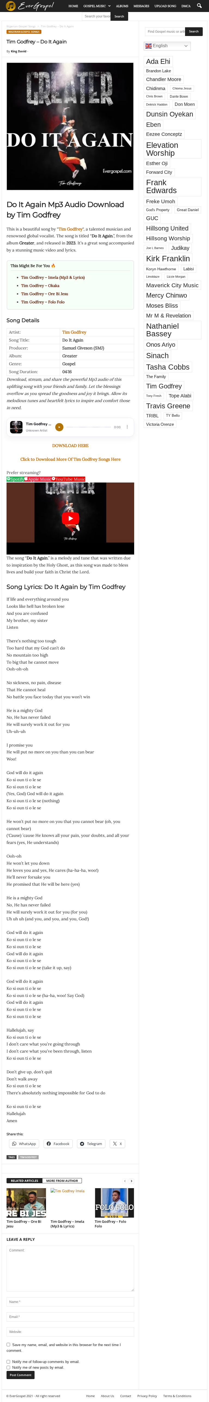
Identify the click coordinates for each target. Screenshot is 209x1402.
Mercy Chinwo (166, 295)
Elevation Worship (162, 148)
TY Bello (173, 416)
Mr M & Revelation (168, 315)
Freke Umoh (160, 201)
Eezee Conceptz (164, 134)
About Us (107, 1396)
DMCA (186, 6)
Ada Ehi (158, 61)
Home (73, 6)
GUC (152, 218)
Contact (125, 1396)
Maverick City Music (172, 285)
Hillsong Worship (168, 238)
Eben (153, 124)
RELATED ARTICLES (24, 1181)
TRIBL (152, 415)
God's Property (158, 210)
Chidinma (155, 88)
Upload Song (165, 6)
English (160, 45)
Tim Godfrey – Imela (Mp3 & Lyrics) (53, 277)
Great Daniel (188, 210)
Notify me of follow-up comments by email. (46, 1362)
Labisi (188, 268)
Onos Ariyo (160, 344)
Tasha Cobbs (168, 367)
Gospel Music (95, 6)
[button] (199, 6)
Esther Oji (157, 163)
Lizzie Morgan (176, 276)
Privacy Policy (147, 1396)
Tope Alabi (180, 396)
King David (18, 51)
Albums (122, 6)
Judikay (180, 248)
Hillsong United (167, 228)
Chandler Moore (163, 79)
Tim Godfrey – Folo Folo (42, 301)
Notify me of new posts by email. (38, 1367)
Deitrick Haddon (156, 104)
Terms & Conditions (177, 1396)
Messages (141, 6)
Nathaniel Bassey (162, 330)
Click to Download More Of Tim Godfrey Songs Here (70, 459)
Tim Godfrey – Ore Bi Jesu (44, 293)
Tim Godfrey (70, 229)
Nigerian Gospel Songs (21, 26)
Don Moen (185, 104)
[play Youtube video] (70, 519)
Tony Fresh (153, 395)
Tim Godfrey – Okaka (40, 285)
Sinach (157, 355)
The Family (156, 377)
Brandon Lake (158, 71)
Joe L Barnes (155, 248)
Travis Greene (168, 406)
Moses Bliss (162, 305)
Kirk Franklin (168, 258)
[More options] (127, 426)
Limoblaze (152, 276)
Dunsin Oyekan (169, 114)
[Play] (59, 427)
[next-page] (131, 1181)
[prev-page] (125, 1181)
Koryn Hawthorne (161, 269)
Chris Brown (154, 96)
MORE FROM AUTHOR (62, 1181)
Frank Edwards (161, 186)
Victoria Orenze (160, 424)
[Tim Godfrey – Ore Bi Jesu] (26, 1203)
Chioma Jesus (182, 88)
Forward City (159, 172)
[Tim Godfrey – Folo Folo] (114, 1203)
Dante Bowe (179, 96)
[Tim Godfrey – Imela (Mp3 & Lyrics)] (70, 1203)
